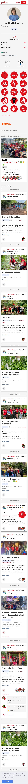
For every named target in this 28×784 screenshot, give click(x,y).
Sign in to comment (8, 714)
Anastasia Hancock (6, 562)
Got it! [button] (7, 781)
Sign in (18, 2)
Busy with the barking (11, 217)
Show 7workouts (15, 394)
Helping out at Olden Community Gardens (10, 373)
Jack (9, 698)
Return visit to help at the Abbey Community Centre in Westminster (13, 615)
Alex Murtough (22, 427)
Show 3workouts (15, 189)
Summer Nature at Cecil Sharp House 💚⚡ (12, 480)
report (7, 130)
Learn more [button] (10, 777)
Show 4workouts (15, 640)
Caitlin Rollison (11, 194)
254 (25, 42)
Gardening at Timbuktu (11, 272)
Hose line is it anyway (10, 557)
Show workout (14, 244)
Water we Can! (8, 317)
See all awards (6, 115)
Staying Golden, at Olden (12, 668)
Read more (5, 234)
